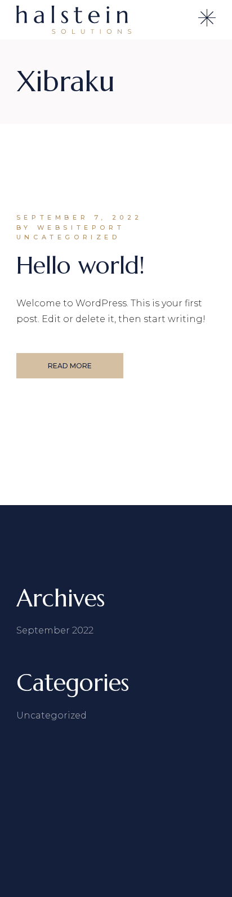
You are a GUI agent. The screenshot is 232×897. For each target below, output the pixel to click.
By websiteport (70, 227)
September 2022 (54, 630)
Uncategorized (68, 237)
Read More (70, 366)
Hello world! (80, 265)
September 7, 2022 (79, 217)
